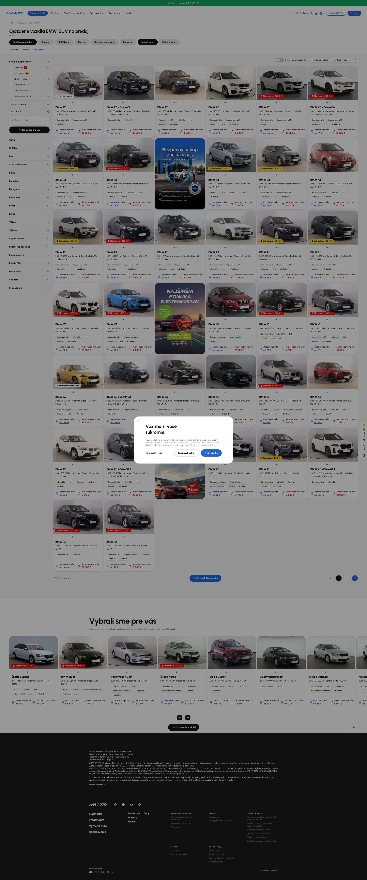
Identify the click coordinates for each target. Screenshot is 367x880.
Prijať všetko (211, 453)
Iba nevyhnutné (186, 453)
